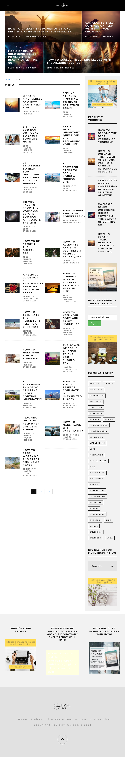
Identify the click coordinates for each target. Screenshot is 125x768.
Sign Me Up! (95, 400)
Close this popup (21, 409)
